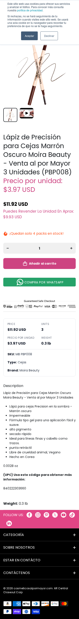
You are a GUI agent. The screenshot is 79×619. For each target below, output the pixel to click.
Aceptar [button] (29, 36)
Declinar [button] (49, 36)
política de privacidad (30, 10)
